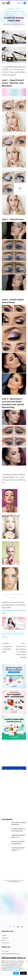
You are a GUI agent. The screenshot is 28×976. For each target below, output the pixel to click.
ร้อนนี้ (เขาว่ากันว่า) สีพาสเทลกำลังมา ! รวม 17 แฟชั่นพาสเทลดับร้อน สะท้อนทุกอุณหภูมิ (21, 650)
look (4, 633)
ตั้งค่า (2, 967)
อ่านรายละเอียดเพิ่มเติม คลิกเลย (14, 881)
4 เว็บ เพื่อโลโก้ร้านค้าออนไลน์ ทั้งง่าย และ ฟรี (7, 648)
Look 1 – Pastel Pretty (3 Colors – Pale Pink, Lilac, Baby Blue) (13, 83)
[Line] (21, 926)
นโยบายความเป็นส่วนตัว (12, 968)
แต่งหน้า (5, 637)
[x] (10, 926)
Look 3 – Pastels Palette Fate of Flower (13, 301)
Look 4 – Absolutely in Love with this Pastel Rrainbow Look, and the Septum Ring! (13, 403)
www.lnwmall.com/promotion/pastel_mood (14, 610)
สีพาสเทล (21, 633)
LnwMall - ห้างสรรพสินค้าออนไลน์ (13, 11)
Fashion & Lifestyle (14, 9)
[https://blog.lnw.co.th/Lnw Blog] (6, 3)
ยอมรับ (23, 973)
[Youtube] (17, 926)
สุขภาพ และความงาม (14, 14)
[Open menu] (24, 3)
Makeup (9, 633)
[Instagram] (14, 926)
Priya (9, 24)
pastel (15, 633)
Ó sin (9, 69)
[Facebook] (6, 926)
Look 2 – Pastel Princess (13, 219)
